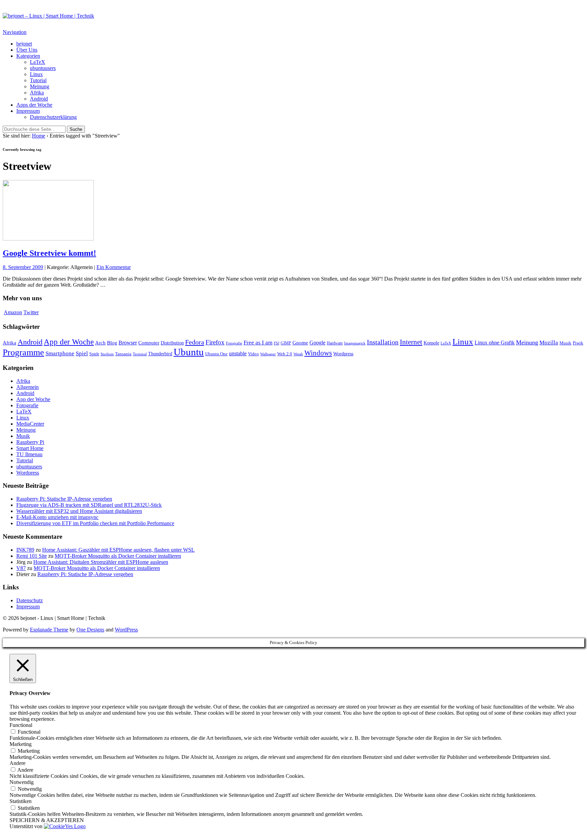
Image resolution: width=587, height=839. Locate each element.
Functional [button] (21, 725)
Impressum (28, 111)
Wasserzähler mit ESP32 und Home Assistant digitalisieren (79, 511)
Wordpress (343, 353)
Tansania (123, 353)
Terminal (140, 354)
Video (253, 353)
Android (39, 99)
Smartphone (60, 353)
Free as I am (258, 342)
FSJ (276, 343)
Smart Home (29, 448)
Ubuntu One (216, 353)
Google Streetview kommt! (49, 253)
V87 (21, 568)
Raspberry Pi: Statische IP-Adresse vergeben (64, 499)
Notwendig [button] (22, 782)
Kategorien (28, 56)
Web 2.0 (284, 353)
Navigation (14, 32)
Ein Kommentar (113, 267)
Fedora (194, 342)
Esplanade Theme (49, 629)
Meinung (39, 86)
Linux (36, 74)
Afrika (37, 92)
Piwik (578, 343)
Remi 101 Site (31, 556)
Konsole (431, 342)
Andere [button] (17, 763)
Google (317, 342)
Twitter (31, 312)
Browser (128, 343)
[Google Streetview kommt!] (48, 239)
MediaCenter (30, 424)
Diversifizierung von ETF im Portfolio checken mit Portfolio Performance (95, 523)
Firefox (215, 342)
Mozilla (548, 342)
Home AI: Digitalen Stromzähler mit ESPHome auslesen (100, 562)
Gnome (300, 342)
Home (38, 136)
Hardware (335, 343)
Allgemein (27, 387)
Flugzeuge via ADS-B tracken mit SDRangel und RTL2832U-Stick (89, 505)
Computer (148, 342)
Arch (100, 342)
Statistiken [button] (21, 801)
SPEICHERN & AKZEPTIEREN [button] (47, 820)
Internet (411, 342)
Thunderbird (160, 353)
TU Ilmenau (29, 454)
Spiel (82, 353)
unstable (238, 353)
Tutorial (38, 80)
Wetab (298, 354)
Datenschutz (29, 600)
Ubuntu (189, 351)
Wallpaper (268, 354)
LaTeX (37, 62)
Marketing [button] (21, 744)
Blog (112, 342)
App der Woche (69, 342)
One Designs (90, 629)
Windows (318, 353)
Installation (382, 342)
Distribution (172, 342)
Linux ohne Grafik (495, 343)
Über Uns (26, 50)
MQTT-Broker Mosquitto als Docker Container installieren (118, 556)
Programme (23, 352)
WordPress (126, 629)
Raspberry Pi (30, 442)
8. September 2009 (23, 267)
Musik (565, 343)
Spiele (94, 354)
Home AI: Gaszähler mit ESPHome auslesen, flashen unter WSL (118, 550)
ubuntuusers (43, 68)
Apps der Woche (34, 105)
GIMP (286, 343)
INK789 (25, 550)
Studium (107, 354)
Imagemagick (355, 343)
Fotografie (234, 343)
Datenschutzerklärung (53, 117)
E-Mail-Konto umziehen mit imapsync (57, 517)
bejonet (24, 44)
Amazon (13, 312)
